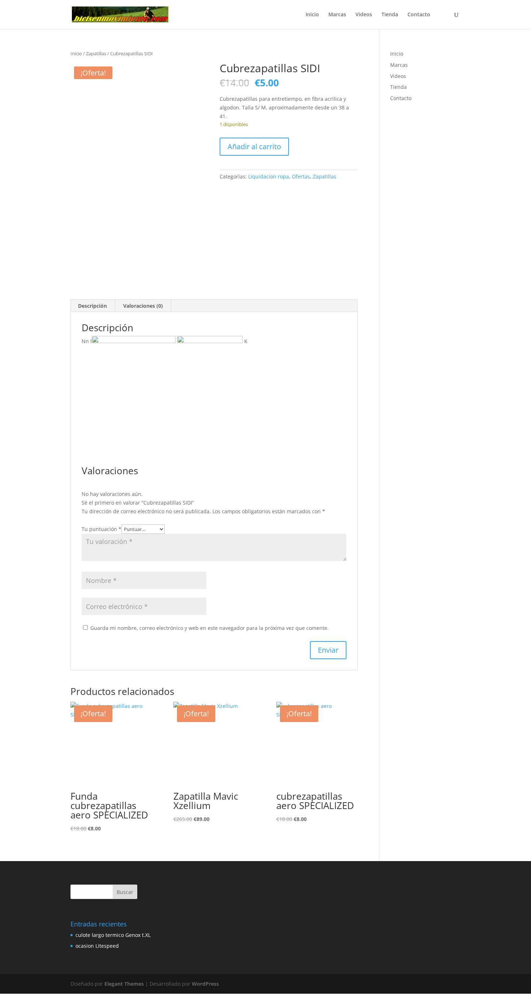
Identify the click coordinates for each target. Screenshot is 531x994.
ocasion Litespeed (97, 945)
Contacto (418, 15)
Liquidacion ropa (268, 176)
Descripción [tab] (92, 305)
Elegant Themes (124, 983)
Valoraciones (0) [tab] (143, 305)
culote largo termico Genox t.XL (113, 935)
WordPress (205, 983)
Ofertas (301, 176)
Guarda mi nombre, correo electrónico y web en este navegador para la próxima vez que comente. (209, 628)
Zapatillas (96, 53)
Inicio (312, 15)
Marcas (337, 15)
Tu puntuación (101, 529)
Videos (363, 15)
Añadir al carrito (254, 146)
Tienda (389, 15)
